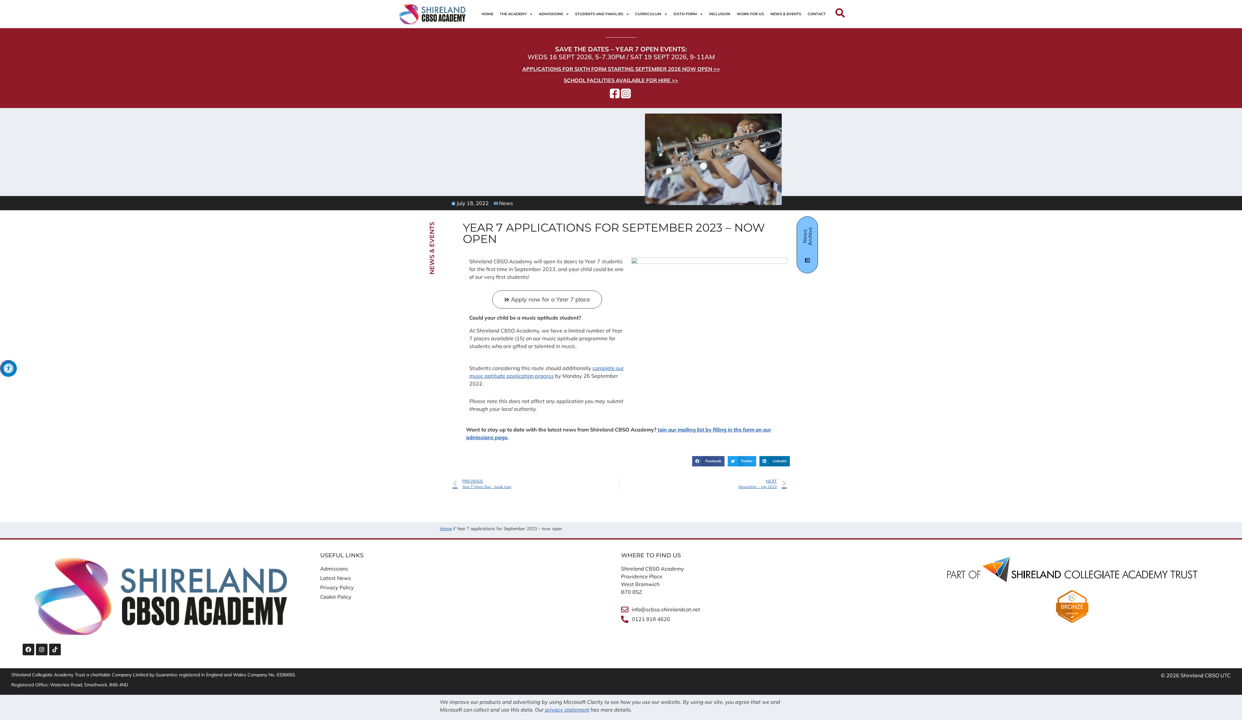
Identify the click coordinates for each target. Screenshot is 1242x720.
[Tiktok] (55, 649)
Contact (817, 14)
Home (487, 14)
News (506, 203)
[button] (708, 461)
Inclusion (719, 14)
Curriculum (648, 14)
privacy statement (567, 709)
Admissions (551, 14)
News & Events (785, 14)
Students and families (599, 14)
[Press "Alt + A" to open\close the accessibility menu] (8, 368)
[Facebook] (28, 649)
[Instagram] (42, 649)
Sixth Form (685, 14)
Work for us (750, 14)
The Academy (513, 14)
